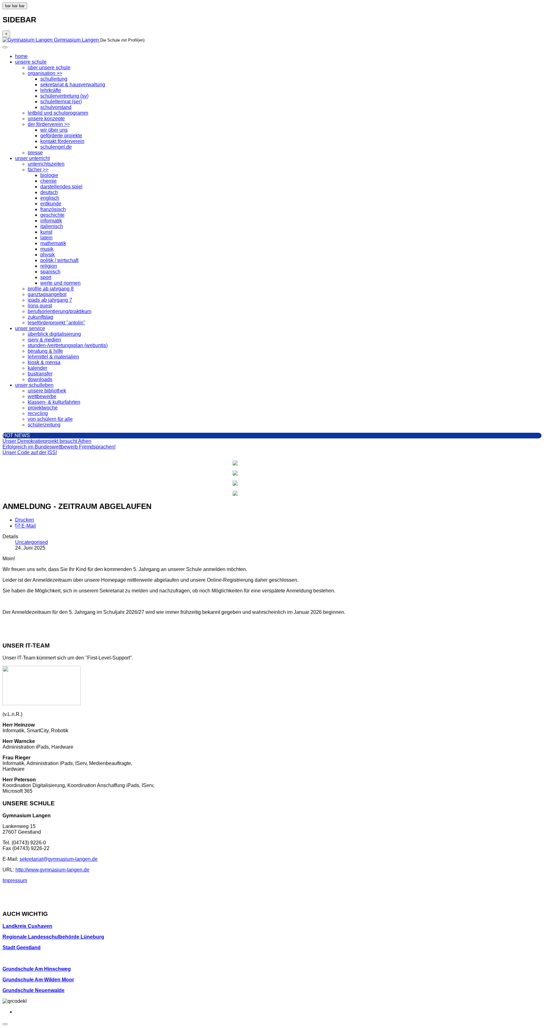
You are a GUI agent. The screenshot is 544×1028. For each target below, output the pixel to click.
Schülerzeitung (44, 424)
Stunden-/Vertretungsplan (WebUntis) (68, 345)
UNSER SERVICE (30, 328)
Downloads (40, 379)
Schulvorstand (55, 107)
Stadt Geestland (22, 947)
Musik (47, 249)
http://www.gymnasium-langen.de (52, 869)
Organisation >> (45, 73)
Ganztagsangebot (47, 294)
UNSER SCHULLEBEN (34, 385)
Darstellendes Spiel (61, 186)
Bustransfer (40, 373)
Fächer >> (38, 169)
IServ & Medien (44, 339)
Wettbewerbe (42, 396)
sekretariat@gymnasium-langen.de (59, 859)
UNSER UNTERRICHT (32, 158)
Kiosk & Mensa (44, 362)
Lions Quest (40, 305)
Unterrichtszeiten (46, 164)
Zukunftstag (40, 317)
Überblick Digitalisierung (54, 334)
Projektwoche (43, 407)
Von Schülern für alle (50, 419)
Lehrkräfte (50, 90)
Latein (46, 237)
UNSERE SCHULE (31, 62)
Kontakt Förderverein (62, 141)
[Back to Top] (5, 1024)
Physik (47, 254)
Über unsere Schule (49, 67)
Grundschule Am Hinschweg (37, 969)
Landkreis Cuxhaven (27, 926)
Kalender (37, 368)
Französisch (53, 209)
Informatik (51, 220)
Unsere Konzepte (46, 118)
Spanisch (50, 271)
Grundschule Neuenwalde (34, 990)
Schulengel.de (56, 147)
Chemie (48, 181)
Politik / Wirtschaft (59, 260)
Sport (45, 277)
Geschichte (52, 215)
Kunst (46, 232)
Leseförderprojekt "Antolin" (56, 322)
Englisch (49, 198)
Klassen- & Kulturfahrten (54, 402)
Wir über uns (54, 130)
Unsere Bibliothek (47, 390)
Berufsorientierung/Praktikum (59, 311)
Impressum (15, 880)
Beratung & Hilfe (45, 351)
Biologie (49, 175)
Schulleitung (53, 79)
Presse (35, 152)
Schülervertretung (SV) (64, 96)
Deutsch (49, 192)
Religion (48, 266)
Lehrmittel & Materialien (53, 356)
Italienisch (51, 226)
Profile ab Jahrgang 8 (51, 288)
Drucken (24, 520)
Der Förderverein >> (49, 124)
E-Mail (28, 525)
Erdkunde (50, 203)
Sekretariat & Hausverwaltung (72, 84)
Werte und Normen (60, 283)
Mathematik (53, 243)
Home (21, 56)
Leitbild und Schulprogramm (58, 113)
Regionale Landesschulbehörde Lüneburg (53, 936)
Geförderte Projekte (61, 135)
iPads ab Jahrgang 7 (50, 300)
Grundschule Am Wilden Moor (38, 979)
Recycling (38, 413)
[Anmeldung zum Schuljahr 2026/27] (272, 473)
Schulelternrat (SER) (61, 101)
